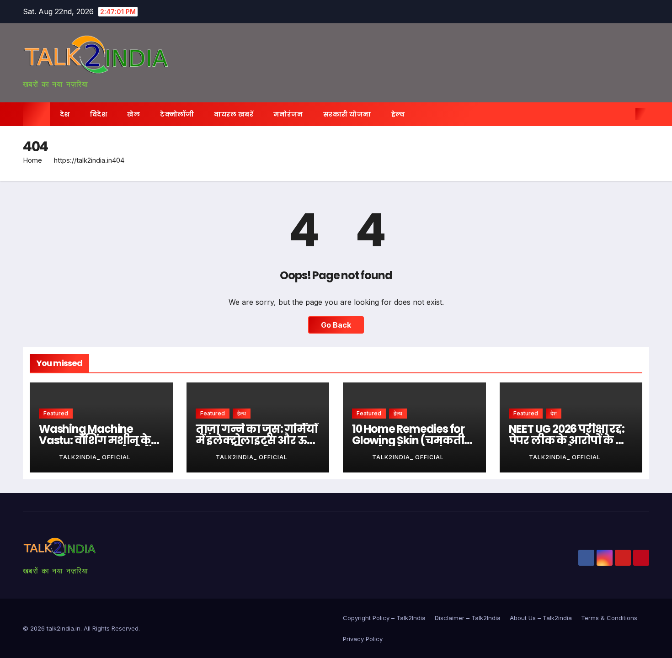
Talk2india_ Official (95, 457)
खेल (133, 114)
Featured (55, 413)
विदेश (98, 114)
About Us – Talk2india (541, 617)
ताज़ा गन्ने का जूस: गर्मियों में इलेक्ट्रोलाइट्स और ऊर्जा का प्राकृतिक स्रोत (258, 440)
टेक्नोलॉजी (177, 114)
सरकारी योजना (347, 114)
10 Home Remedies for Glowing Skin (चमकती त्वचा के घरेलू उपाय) (408, 440)
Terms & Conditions (609, 617)
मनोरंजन (288, 114)
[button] (625, 114)
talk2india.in (63, 628)
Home (32, 160)
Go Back (336, 324)
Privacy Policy (363, 638)
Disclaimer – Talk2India (468, 617)
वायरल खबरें (233, 114)
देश (65, 114)
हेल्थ (398, 114)
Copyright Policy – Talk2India (384, 617)
